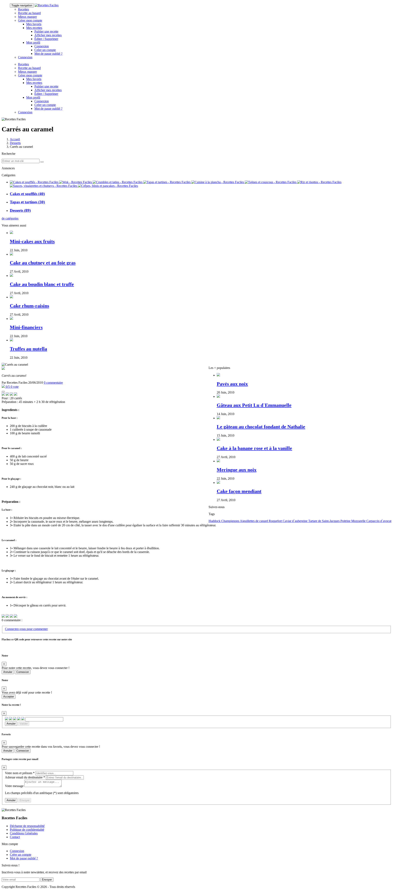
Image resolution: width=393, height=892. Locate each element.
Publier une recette (46, 31)
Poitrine (345, 521)
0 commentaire (53, 382)
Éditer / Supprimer (46, 39)
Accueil (15, 139)
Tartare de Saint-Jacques (323, 521)
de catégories (10, 218)
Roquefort (275, 521)
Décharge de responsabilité (27, 826)
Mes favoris (33, 24)
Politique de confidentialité (27, 829)
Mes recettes (34, 28)
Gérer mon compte (30, 20)
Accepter (8, 696)
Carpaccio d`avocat (378, 521)
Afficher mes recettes (48, 35)
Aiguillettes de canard (253, 521)
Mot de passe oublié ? (48, 53)
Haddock (214, 521)
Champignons (229, 521)
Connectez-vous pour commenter (26, 629)
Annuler (7, 672)
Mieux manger (27, 16)
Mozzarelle (358, 521)
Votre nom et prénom (20, 773)
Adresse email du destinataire (25, 777)
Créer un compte (45, 50)
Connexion (41, 46)
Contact (15, 837)
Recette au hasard (29, 13)
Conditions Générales (24, 833)
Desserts (15, 143)
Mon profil (33, 42)
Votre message (14, 786)
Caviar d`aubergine (294, 521)
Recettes (23, 9)
